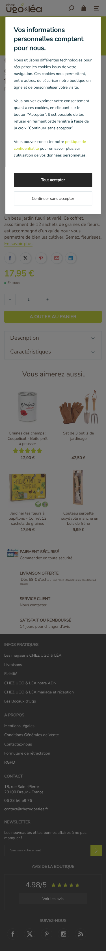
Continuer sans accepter (53, 198)
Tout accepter (53, 180)
